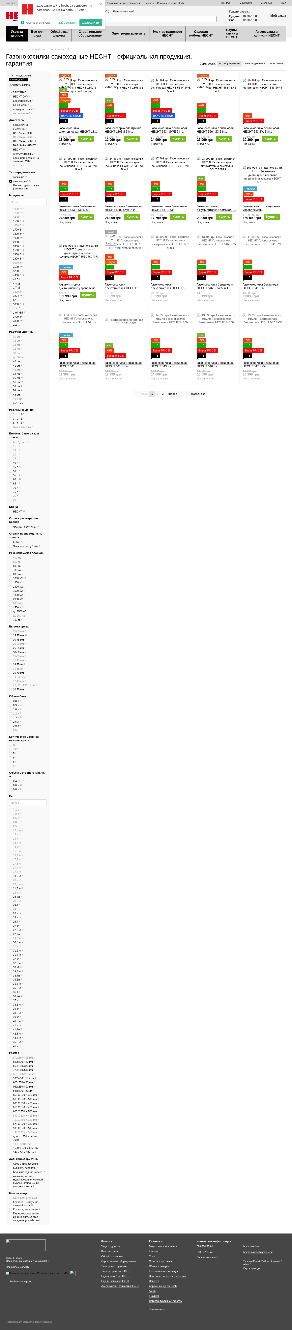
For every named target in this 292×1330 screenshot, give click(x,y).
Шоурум (154, 1295)
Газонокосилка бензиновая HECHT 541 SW (261, 286)
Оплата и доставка (160, 1261)
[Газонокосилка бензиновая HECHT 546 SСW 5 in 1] (217, 255)
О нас (152, 1256)
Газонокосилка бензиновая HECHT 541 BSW (123, 364)
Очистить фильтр (20, 85)
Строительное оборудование (90, 33)
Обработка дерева (59, 33)
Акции (152, 1290)
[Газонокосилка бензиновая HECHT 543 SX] (171, 333)
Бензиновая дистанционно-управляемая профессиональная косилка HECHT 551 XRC (262, 212)
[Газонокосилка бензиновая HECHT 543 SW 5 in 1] (263, 98)
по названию (276, 63)
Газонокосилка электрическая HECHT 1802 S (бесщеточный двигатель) (78, 131)
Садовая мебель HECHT (201, 33)
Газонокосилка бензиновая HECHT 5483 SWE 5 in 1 (123, 208)
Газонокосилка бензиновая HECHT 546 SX (215, 364)
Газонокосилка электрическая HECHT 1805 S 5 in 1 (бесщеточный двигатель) (124, 290)
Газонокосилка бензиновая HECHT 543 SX (169, 364)
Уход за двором (17, 33)
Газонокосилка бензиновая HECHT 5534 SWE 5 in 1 (169, 129)
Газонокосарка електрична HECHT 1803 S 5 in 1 (123, 129)
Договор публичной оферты (165, 1300)
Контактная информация (163, 1271)
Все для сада (37, 33)
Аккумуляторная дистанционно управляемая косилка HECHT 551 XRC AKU (78, 290)
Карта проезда (251, 1268)
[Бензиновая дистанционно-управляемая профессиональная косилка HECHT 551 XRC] (263, 177)
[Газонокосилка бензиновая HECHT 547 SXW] (263, 333)
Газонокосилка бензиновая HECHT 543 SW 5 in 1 (261, 129)
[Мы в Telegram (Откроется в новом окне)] (201, 3)
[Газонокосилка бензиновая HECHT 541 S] (79, 333)
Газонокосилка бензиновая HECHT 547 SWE (169, 208)
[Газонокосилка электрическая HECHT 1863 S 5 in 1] (171, 255)
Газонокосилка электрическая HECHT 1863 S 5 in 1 (170, 288)
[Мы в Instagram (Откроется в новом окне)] (210, 3)
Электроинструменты (129, 33)
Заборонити (67, 22)
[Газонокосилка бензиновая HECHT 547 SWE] (171, 177)
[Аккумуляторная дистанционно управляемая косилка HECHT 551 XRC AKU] (79, 255)
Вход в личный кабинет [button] (163, 1246)
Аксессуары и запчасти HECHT (266, 33)
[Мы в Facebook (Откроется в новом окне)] (205, 3)
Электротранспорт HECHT (167, 33)
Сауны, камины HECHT (232, 33)
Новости (149, 3)
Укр (223, 3)
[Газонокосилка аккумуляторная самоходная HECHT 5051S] (217, 177)
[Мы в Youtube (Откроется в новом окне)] (215, 3)
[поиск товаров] (213, 19)
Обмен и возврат (159, 1266)
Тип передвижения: (21, 75)
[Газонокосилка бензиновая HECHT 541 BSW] (125, 333)
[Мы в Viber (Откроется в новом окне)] (196, 3)
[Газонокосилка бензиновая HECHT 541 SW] (263, 255)
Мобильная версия (21, 1281)
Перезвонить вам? (123, 11)
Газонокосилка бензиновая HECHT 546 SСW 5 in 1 (215, 286)
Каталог (10, 3)
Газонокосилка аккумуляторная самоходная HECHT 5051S (216, 210)
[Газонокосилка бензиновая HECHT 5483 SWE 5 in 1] (125, 177)
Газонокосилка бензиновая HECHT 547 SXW (261, 364)
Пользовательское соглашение (123, 3)
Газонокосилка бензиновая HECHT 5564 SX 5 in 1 (215, 129)
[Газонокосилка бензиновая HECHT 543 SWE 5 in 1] (79, 177)
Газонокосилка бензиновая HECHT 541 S (77, 364)
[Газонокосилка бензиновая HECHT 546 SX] (217, 333)
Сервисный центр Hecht (170, 3)
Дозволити (90, 22)
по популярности (229, 63)
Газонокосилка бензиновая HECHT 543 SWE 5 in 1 (77, 208)
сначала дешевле (254, 63)
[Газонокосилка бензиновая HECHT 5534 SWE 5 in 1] (171, 98)
